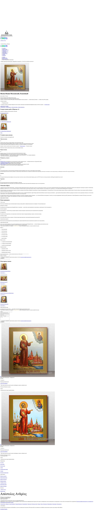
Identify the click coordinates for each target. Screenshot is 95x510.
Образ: (1, 311)
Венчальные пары (3, 484)
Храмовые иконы (5, 51)
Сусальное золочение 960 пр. (5, 162)
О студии (3, 48)
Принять (5, 509)
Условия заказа (4, 53)
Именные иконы (5, 58)
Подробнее (2, 509)
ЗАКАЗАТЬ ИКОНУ (3, 383)
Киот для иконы (3, 164)
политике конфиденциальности (26, 257)
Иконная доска (2, 161)
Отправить (2, 321)
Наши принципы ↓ (21, 107)
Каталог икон (4, 49)
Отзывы (3, 54)
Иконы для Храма (3, 486)
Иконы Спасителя (3, 479)
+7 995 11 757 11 (3, 37)
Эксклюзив (4, 50)
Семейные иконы (3, 482)
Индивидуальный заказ (4, 472)
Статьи (1, 467)
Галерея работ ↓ (3, 107)
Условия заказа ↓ (8, 107)
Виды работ (4, 52)
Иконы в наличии (3, 476)
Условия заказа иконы (4, 469)
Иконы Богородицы (3, 477)
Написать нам (2, 491)
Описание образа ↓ (15, 107)
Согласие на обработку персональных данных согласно (16, 257)
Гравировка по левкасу (4, 163)
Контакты (4, 55)
